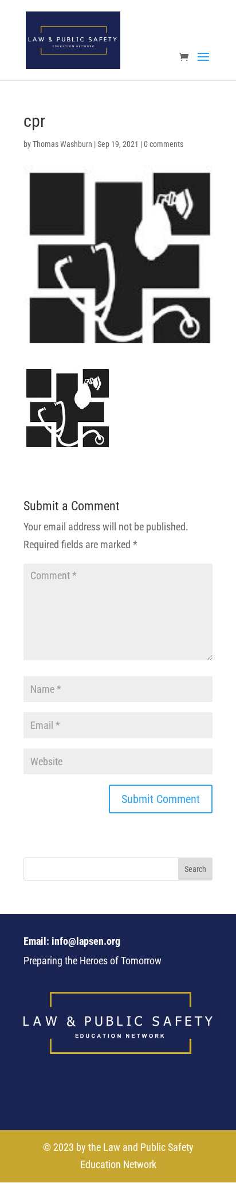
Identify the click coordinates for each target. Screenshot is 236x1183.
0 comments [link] (163, 144)
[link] (73, 39)
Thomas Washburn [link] (62, 144)
